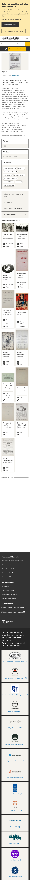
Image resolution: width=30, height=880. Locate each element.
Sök (28, 44)
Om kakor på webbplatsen (9, 598)
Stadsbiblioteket (6, 573)
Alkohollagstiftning (10, 172)
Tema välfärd (8, 182)
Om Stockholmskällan (8, 590)
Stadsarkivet (15, 75)
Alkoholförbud (8, 185)
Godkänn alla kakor (10, 24)
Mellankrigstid (18, 175)
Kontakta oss (5, 586)
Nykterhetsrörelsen (10, 178)
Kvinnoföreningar (9, 168)
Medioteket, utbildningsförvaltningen (12, 561)
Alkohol (18, 182)
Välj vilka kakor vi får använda (13, 31)
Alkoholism (7, 175)
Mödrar (20, 168)
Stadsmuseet (5, 565)
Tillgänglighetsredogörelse (9, 594)
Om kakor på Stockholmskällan (11, 19)
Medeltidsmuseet (7, 569)
